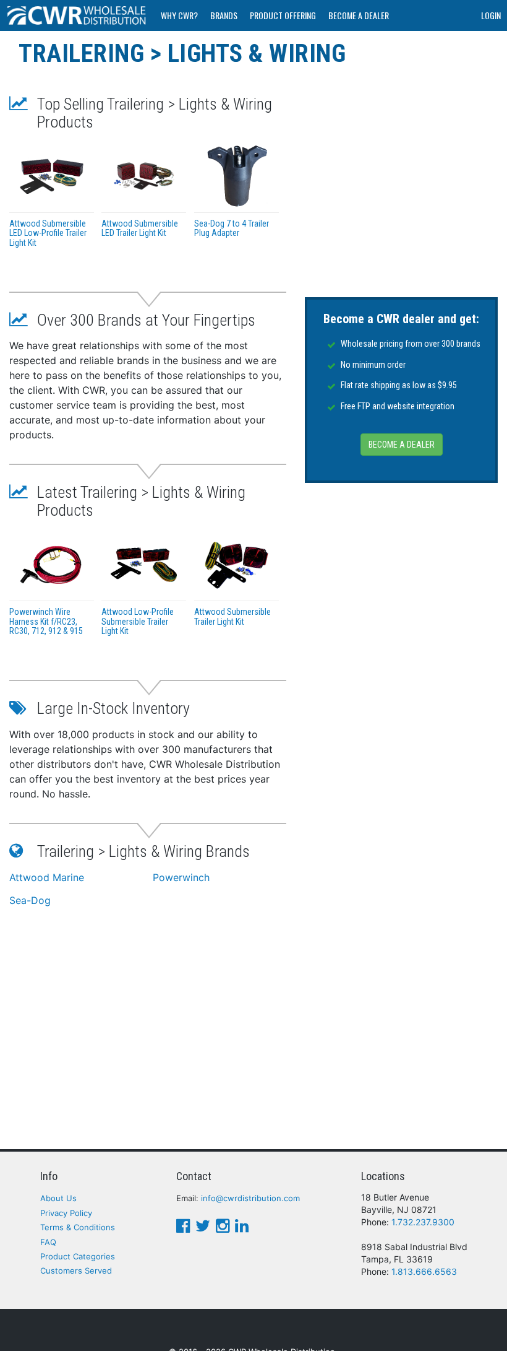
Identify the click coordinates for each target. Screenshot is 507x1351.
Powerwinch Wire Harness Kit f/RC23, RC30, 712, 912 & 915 (46, 621)
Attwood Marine (46, 877)
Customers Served (76, 1270)
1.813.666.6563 (424, 1271)
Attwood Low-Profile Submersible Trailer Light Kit (137, 621)
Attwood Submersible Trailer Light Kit (232, 616)
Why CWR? (179, 15)
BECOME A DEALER (402, 445)
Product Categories (77, 1256)
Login (491, 15)
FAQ (48, 1242)
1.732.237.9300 (422, 1222)
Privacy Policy (66, 1213)
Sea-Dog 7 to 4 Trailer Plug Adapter (231, 228)
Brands (223, 15)
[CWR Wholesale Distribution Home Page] (77, 15)
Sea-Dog (30, 900)
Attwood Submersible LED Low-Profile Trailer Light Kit (48, 233)
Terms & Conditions (77, 1227)
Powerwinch (181, 877)
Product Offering (283, 15)
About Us (58, 1198)
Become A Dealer (358, 15)
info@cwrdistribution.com (250, 1198)
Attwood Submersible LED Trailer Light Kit (139, 228)
